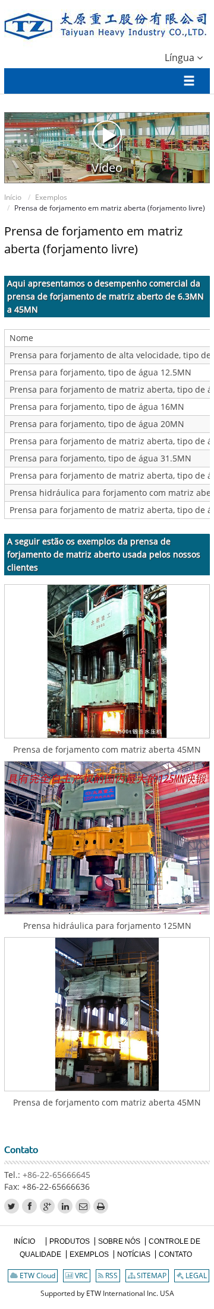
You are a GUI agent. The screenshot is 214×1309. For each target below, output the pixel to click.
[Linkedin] (65, 1206)
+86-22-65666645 (56, 1174)
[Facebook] (29, 1206)
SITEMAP (150, 1275)
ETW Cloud (36, 1275)
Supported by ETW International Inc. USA (107, 1293)
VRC (80, 1275)
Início (12, 197)
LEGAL (195, 1275)
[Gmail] (82, 1206)
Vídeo (107, 167)
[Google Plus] (47, 1206)
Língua (181, 57)
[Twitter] (11, 1206)
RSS (110, 1275)
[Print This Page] (100, 1206)
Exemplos (51, 197)
